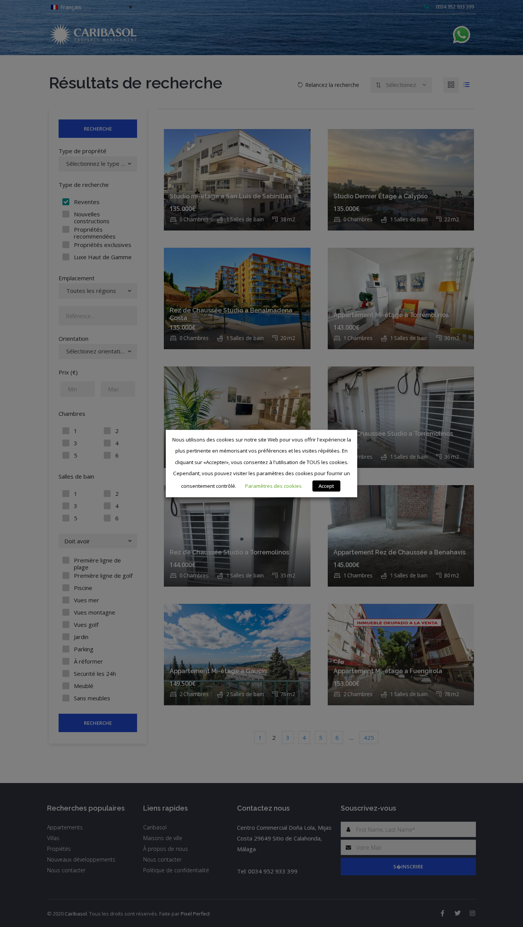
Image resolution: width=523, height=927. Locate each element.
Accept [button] (326, 485)
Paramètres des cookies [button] (273, 485)
